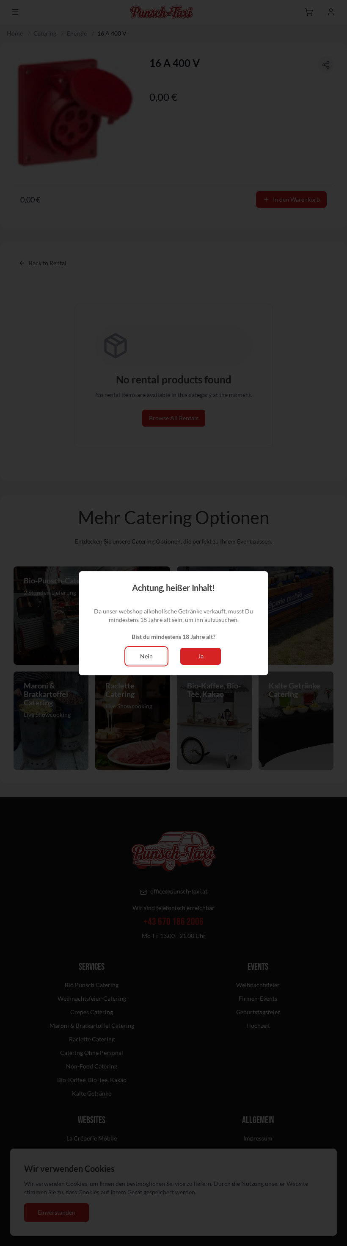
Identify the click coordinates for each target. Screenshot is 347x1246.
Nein (146, 656)
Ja (201, 656)
